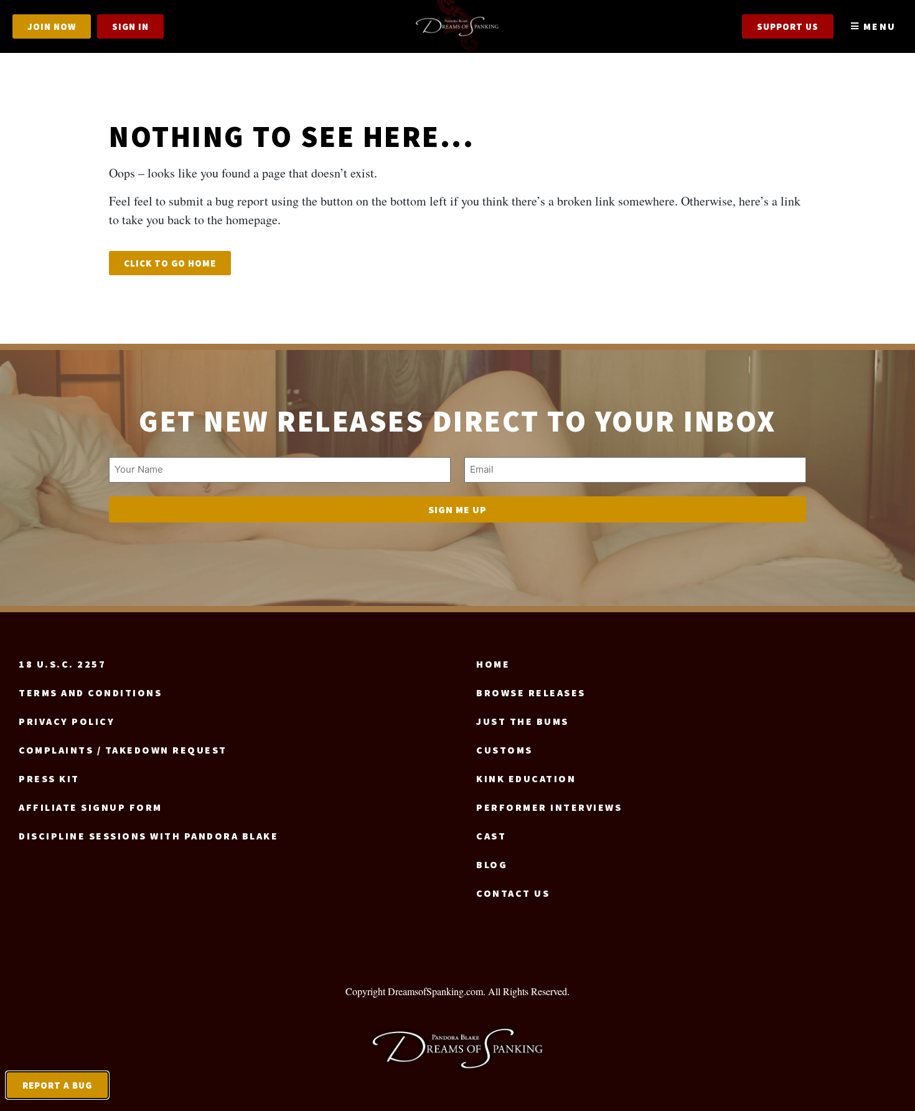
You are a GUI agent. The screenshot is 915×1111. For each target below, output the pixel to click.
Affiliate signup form (90, 807)
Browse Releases (531, 692)
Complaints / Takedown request (123, 750)
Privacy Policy (67, 721)
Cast (491, 836)
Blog (491, 864)
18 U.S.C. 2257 (62, 664)
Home (493, 664)
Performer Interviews (549, 807)
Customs (504, 750)
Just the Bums (522, 721)
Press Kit (49, 778)
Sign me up (457, 509)
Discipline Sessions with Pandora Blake (148, 836)
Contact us (513, 893)
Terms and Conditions (90, 692)
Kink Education (526, 778)
